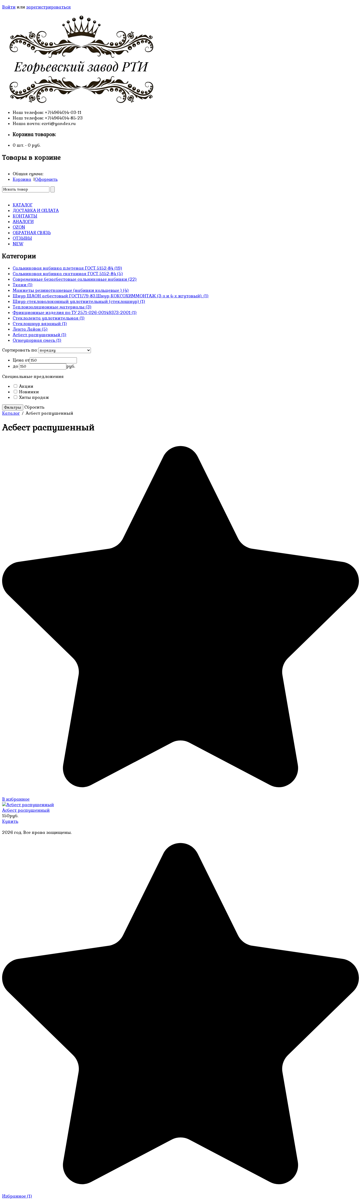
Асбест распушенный (26, 810)
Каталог (11, 413)
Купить (10, 821)
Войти (9, 7)
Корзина (22, 179)
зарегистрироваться (48, 7)
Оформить (46, 179)
